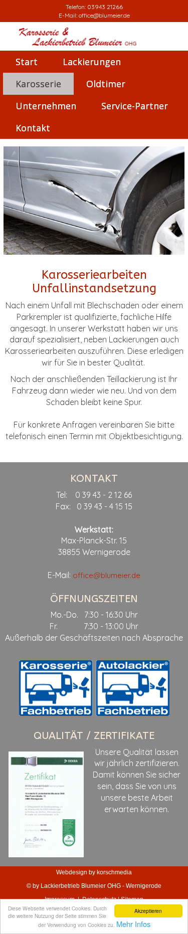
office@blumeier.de (104, 15)
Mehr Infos (133, 923)
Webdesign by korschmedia (94, 872)
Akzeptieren (148, 910)
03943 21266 (105, 7)
